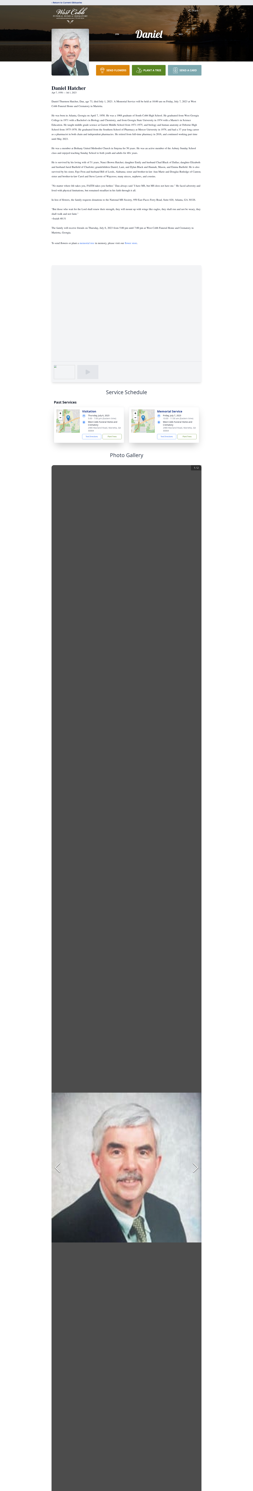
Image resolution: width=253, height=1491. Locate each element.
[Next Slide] (195, 1167)
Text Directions (92, 436)
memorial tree (87, 243)
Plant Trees (112, 436)
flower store (131, 243)
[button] (68, 418)
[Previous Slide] (57, 1167)
